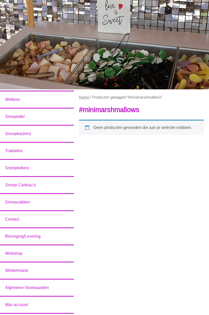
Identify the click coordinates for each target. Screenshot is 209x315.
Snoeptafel (15, 116)
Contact (12, 219)
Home (84, 97)
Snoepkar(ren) (18, 133)
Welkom (12, 99)
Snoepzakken (17, 202)
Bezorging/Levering (23, 236)
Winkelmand (16, 270)
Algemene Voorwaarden (27, 287)
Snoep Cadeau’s (20, 185)
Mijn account (16, 304)
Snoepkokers (17, 168)
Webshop (13, 253)
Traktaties (14, 151)
